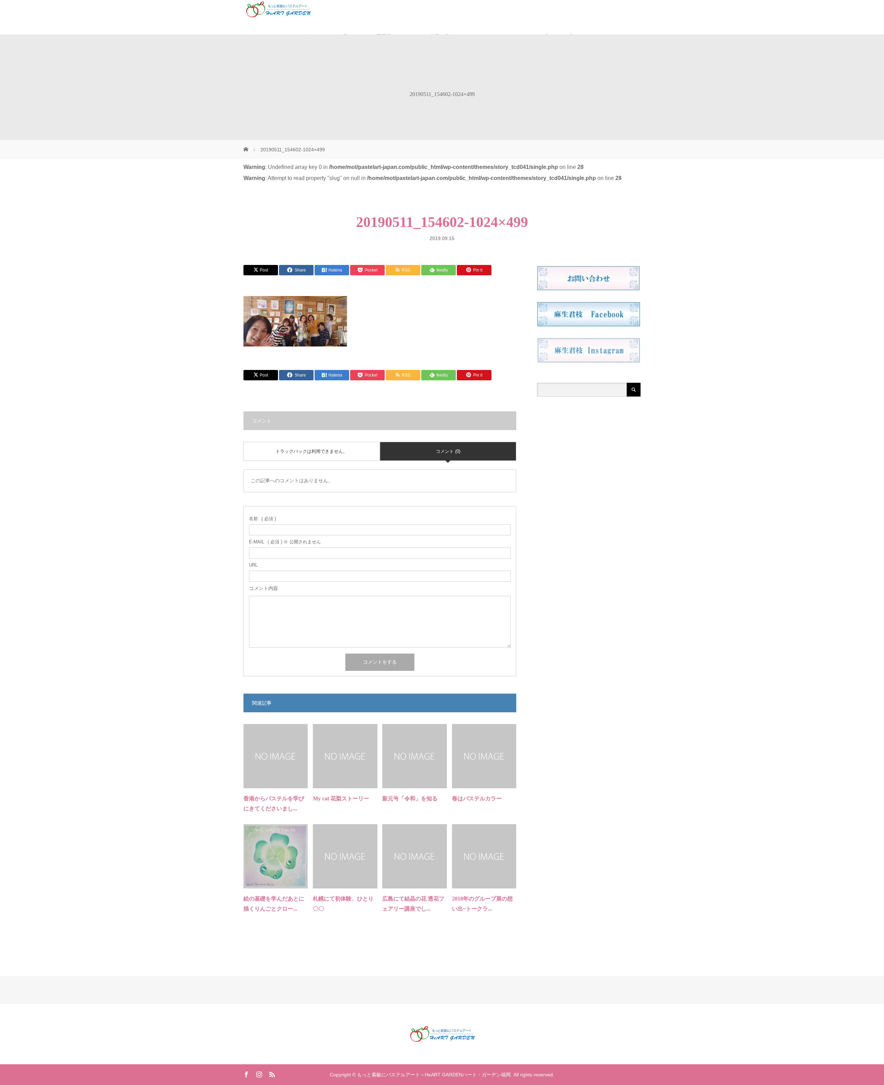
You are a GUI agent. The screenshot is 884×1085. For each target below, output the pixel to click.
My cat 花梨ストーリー (341, 798)
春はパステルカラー (477, 798)
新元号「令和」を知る (410, 798)
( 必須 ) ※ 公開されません (285, 542)
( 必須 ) (262, 518)
